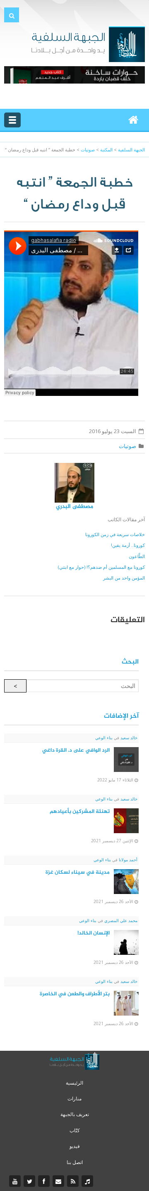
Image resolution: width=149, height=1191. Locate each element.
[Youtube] (16, 1181)
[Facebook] (45, 1181)
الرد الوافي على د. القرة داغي (76, 750)
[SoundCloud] (88, 1181)
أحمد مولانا (127, 860)
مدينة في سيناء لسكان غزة (78, 872)
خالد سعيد (128, 737)
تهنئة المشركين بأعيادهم (80, 811)
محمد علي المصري (120, 920)
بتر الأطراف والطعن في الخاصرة (75, 994)
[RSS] (74, 1181)
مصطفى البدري (74, 506)
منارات (74, 1098)
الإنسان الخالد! (93, 933)
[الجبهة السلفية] (88, 43)
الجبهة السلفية (131, 149)
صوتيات (127, 446)
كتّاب (75, 1130)
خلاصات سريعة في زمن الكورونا (115, 534)
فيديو (75, 1146)
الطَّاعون (137, 556)
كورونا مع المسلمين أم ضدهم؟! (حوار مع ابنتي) (101, 567)
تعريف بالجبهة (74, 1114)
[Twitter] (30, 1181)
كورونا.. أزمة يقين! (128, 545)
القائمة (12, 120)
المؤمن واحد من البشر (124, 578)
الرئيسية (74, 1082)
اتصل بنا (75, 1162)
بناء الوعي (104, 737)
